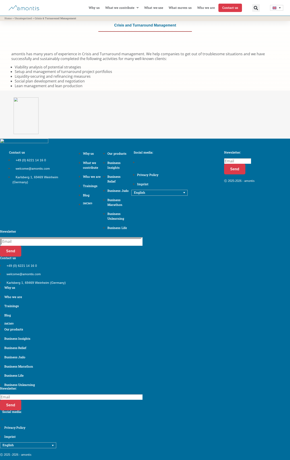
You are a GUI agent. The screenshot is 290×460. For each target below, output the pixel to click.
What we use (153, 8)
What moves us (180, 8)
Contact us (230, 8)
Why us (94, 8)
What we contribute (119, 8)
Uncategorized (23, 18)
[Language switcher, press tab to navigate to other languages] (276, 8)
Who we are (206, 8)
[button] (256, 8)
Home (8, 18)
